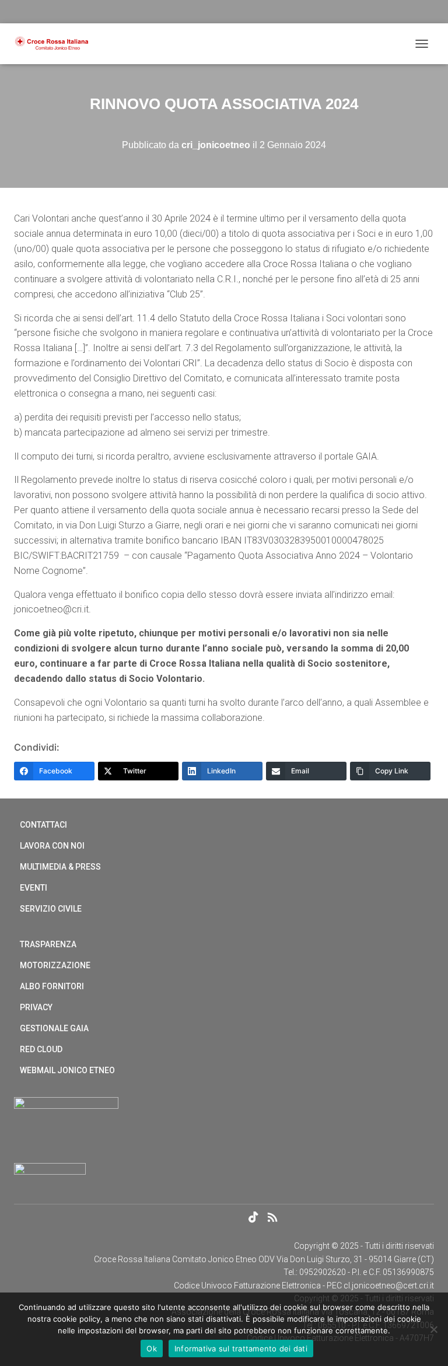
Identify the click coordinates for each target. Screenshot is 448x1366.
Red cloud (41, 1049)
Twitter (193, 1217)
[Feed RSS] (275, 1218)
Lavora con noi (52, 845)
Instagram (213, 1217)
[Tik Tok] (254, 1218)
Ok (151, 1348)
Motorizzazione (55, 965)
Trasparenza (48, 944)
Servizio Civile (51, 908)
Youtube (234, 1217)
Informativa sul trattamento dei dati (240, 1348)
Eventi (33, 887)
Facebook (172, 1217)
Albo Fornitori (52, 986)
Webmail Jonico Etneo (67, 1070)
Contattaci (43, 824)
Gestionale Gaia (54, 1028)
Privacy (36, 1007)
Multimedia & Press (60, 866)
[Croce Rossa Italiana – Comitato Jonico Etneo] (56, 43)
